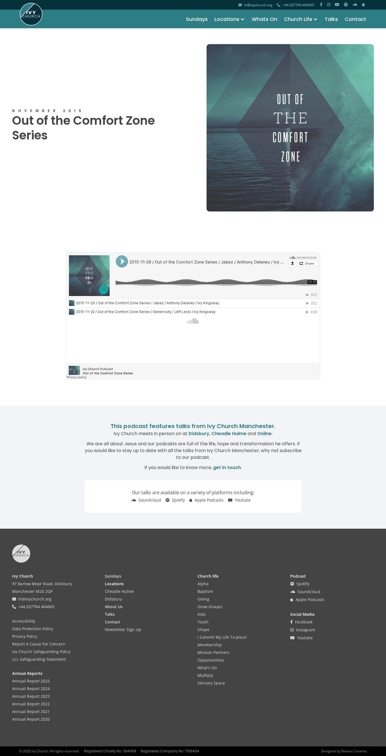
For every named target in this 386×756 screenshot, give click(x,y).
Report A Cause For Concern (38, 644)
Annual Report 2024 (31, 688)
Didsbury (198, 433)
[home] (31, 14)
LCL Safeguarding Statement (39, 659)
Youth (203, 622)
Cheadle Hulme (228, 433)
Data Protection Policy (32, 628)
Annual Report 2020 (31, 719)
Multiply (205, 675)
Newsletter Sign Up (123, 629)
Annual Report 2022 (31, 704)
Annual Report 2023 (31, 696)
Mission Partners (213, 652)
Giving (203, 599)
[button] (226, 19)
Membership (210, 644)
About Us (114, 606)
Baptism (205, 591)
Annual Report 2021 (31, 711)
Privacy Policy (24, 636)
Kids (202, 614)
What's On (207, 667)
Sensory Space (211, 683)
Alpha (203, 583)
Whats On (264, 19)
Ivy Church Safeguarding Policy (41, 651)
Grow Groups (210, 606)
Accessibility (23, 621)
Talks (331, 19)
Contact (355, 19)
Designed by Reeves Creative (344, 751)
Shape (203, 629)
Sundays (197, 19)
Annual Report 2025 (31, 681)
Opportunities (211, 660)
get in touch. (227, 467)
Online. (265, 433)
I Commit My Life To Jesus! (222, 637)
